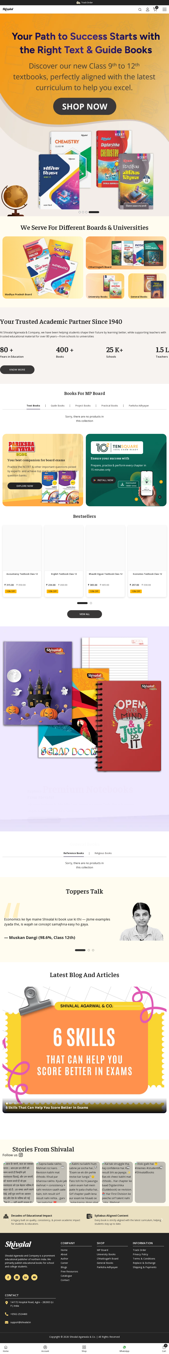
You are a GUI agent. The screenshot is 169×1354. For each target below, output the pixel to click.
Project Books (83, 405)
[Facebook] (8, 1277)
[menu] (165, 9)
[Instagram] (17, 1277)
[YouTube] (34, 1277)
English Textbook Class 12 (64, 574)
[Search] (140, 10)
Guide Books (58, 405)
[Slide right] (162, 1220)
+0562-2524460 (18, 1314)
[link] (42, 1219)
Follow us (9, 1155)
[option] (84, 115)
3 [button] (86, 212)
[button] (4, 115)
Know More (17, 369)
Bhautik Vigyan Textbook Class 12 (105, 574)
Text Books (33, 405)
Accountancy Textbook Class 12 (22, 574)
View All (85, 614)
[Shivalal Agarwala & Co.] (84, 703)
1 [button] (84, 212)
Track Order (87, 2)
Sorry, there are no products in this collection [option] (84, 419)
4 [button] (90, 212)
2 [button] (83, 212)
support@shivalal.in (20, 1322)
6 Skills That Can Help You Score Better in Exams (47, 1107)
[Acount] (147, 9)
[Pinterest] (25, 1277)
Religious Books (103, 853)
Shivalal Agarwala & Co (82, 1336)
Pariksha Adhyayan (139, 405)
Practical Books (109, 405)
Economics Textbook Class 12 (147, 574)
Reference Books (74, 853)
